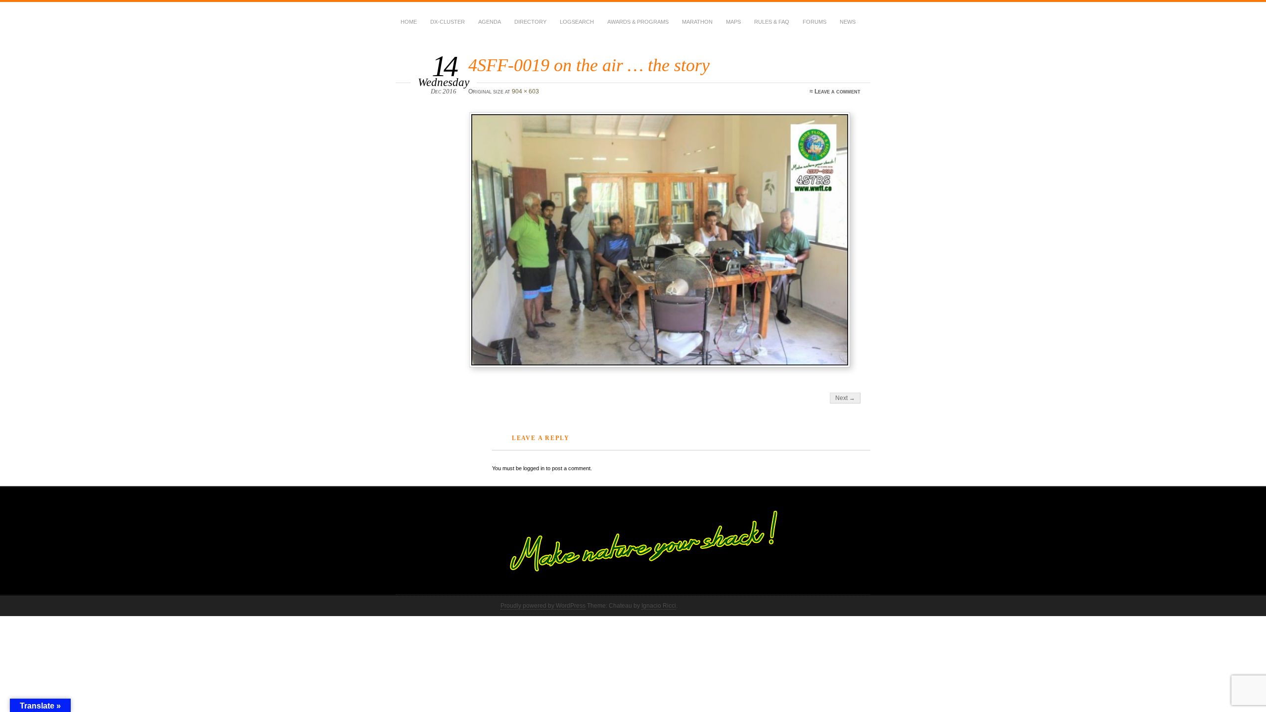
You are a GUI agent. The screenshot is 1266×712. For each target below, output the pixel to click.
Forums (814, 22)
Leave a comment (837, 91)
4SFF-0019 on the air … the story (589, 65)
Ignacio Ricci (658, 605)
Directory (530, 22)
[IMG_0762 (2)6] (665, 239)
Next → (845, 398)
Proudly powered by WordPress (543, 605)
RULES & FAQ (771, 22)
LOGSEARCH (577, 22)
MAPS (733, 22)
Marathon (697, 22)
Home (409, 22)
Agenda (489, 22)
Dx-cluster (447, 22)
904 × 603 (525, 91)
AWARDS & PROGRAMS (638, 22)
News (848, 22)
